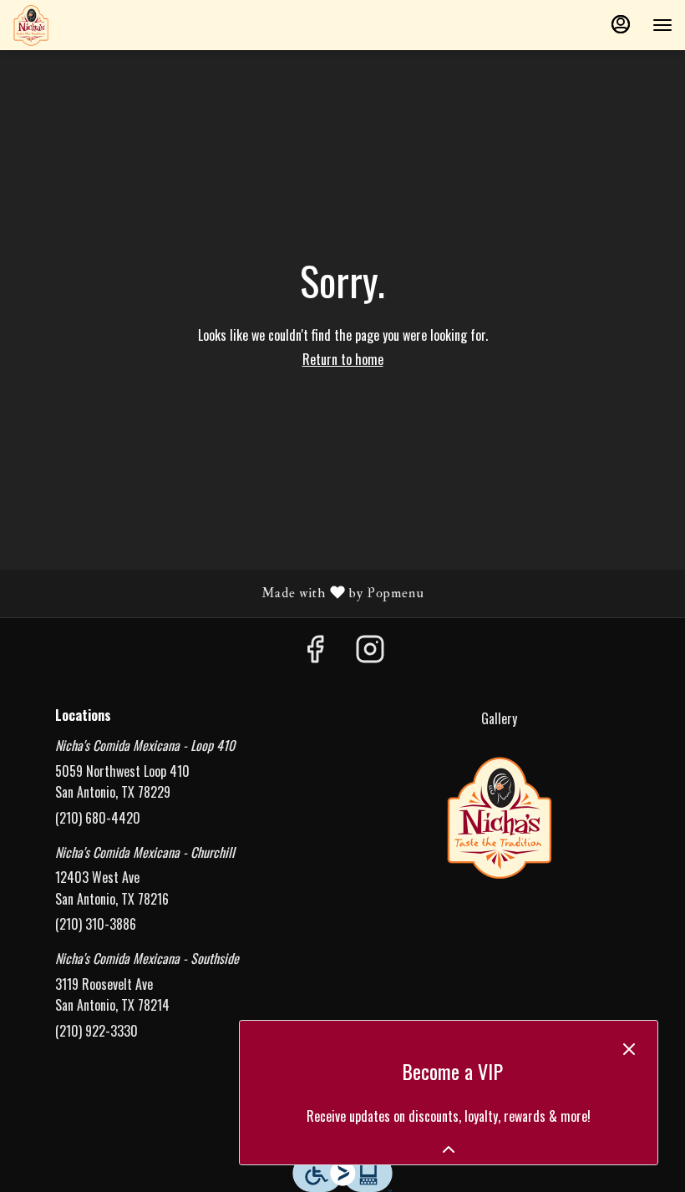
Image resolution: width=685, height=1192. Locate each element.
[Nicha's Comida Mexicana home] (88, 25)
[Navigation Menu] (662, 25)
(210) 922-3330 (96, 1031)
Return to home (342, 359)
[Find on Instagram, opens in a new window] (370, 650)
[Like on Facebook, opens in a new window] (315, 650)
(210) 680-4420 (97, 818)
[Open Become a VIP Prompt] (449, 1149)
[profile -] (621, 24)
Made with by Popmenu (218, 593)
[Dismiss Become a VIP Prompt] (629, 1049)
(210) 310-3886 (95, 924)
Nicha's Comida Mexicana (498, 817)
